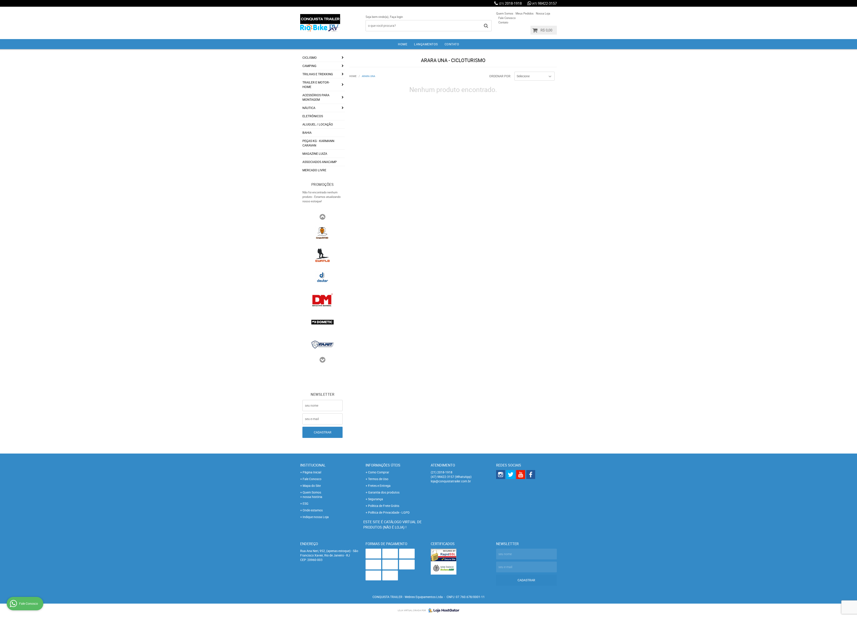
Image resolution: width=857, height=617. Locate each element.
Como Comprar (378, 472)
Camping (309, 66)
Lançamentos (426, 44)
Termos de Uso (378, 479)
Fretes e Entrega (379, 485)
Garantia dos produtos (383, 492)
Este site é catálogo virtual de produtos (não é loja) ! (392, 524)
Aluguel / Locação (317, 124)
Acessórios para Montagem (315, 97)
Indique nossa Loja (316, 517)
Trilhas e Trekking (317, 74)
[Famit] (322, 344)
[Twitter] (510, 474)
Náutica (308, 108)
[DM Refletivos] (322, 299)
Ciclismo (309, 57)
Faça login (396, 17)
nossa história (312, 497)
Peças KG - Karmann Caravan (318, 143)
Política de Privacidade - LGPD (389, 512)
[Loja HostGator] (442, 610)
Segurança (375, 499)
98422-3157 (544, 3)
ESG (305, 503)
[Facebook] (530, 474)
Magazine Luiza (314, 153)
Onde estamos (313, 510)
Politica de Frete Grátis (383, 506)
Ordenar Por (499, 76)
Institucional (313, 465)
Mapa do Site (312, 485)
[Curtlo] (322, 255)
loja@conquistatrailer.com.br (451, 481)
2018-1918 (510, 3)
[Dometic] (322, 322)
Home (402, 44)
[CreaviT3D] (322, 232)
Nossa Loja (543, 13)
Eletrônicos (312, 116)
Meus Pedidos (525, 13)
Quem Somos (504, 13)
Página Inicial (312, 472)
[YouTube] (520, 474)
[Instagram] (500, 474)
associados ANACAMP (319, 162)
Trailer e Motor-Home (316, 84)
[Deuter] (322, 277)
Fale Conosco (507, 18)
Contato (503, 22)
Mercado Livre (314, 170)
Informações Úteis (383, 465)
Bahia (307, 132)
